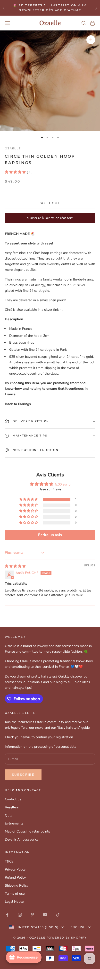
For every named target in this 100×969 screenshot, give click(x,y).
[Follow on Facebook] (7, 914)
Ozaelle (13, 148)
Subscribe (23, 775)
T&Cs (9, 861)
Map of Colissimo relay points (27, 831)
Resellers (12, 807)
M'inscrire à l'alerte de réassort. (50, 218)
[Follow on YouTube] (45, 914)
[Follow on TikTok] (57, 914)
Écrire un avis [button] (50, 535)
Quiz (8, 815)
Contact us (13, 799)
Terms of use (15, 893)
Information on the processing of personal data (40, 746)
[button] (16, 172)
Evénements (14, 823)
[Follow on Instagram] (19, 914)
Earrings (24, 404)
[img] (15, 566)
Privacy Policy (15, 869)
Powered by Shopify (67, 937)
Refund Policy (15, 877)
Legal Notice (14, 901)
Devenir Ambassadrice (21, 839)
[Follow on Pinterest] (32, 914)
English (78, 927)
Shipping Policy (16, 885)
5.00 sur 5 (62, 484)
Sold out (50, 203)
